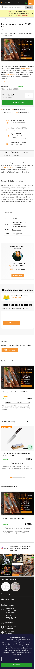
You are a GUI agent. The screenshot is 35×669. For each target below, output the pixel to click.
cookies (18, 641)
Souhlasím (16, 664)
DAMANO (15, 218)
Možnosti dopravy (19, 109)
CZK (16, 2)
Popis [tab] (5, 152)
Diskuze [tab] (16, 155)
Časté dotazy (15, 152)
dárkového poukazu (9, 167)
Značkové (23, 226)
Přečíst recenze (16, 297)
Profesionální (16, 226)
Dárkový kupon (16, 230)
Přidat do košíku (18, 102)
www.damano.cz (9, 74)
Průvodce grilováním (23, 15)
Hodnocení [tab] (7, 155)
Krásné (14, 222)
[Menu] (31, 2)
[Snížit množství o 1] (26, 95)
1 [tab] (11, 477)
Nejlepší (19, 224)
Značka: (8, 35)
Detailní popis (5, 82)
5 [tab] (24, 477)
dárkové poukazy (25, 68)
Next (32, 361)
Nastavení (16, 659)
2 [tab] (14, 477)
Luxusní (14, 224)
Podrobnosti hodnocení (25, 33)
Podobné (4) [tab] (26, 152)
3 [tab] (17, 477)
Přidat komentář (9, 350)
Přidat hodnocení (12, 323)
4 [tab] (20, 477)
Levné (24, 222)
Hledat (29, 7)
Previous (27, 361)
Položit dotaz (17, 275)
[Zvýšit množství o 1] (31, 95)
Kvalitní (19, 222)
